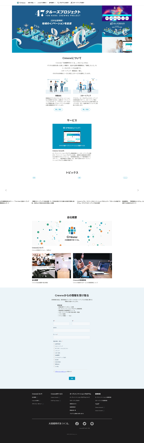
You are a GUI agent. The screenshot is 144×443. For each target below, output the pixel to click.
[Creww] (21, 3)
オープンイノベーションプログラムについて (80, 397)
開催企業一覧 (73, 410)
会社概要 (34, 397)
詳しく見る (58, 109)
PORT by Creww (55, 400)
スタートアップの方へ (75, 400)
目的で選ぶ (31, 2)
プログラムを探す (64, 2)
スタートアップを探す (78, 2)
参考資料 (51, 2)
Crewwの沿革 (35, 400)
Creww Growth (54, 397)
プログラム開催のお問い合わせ (77, 413)
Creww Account (99, 407)
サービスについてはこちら (29, 36)
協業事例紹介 (73, 407)
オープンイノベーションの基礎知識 (103, 397)
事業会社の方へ (73, 403)
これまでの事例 (41, 2)
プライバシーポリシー (37, 403)
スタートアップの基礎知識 (101, 400)
